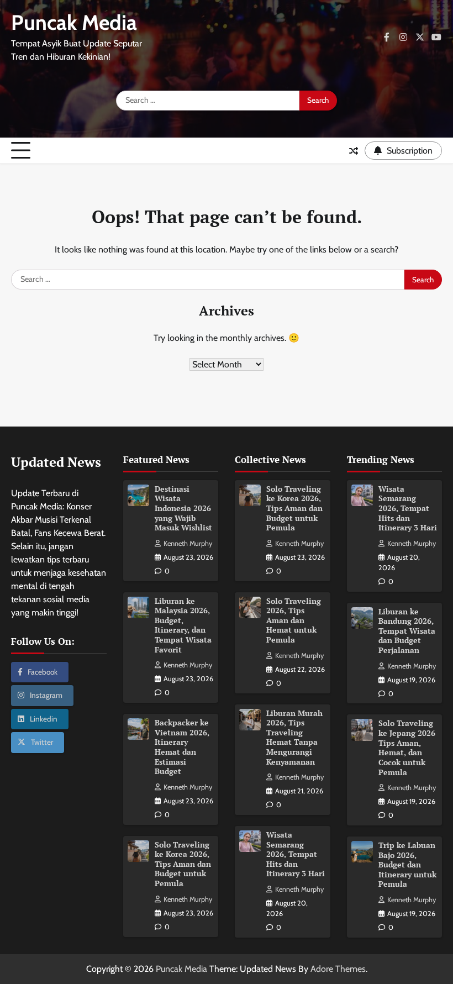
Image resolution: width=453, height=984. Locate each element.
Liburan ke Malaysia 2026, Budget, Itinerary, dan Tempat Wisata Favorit (183, 625)
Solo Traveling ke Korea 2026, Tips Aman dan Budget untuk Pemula (183, 864)
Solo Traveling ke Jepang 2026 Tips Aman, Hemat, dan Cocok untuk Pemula (406, 747)
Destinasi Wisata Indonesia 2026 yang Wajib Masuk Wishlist (183, 508)
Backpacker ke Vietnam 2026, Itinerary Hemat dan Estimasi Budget (182, 747)
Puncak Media (74, 22)
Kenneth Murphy (188, 543)
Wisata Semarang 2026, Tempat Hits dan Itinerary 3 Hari (295, 854)
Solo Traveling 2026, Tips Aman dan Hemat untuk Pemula (293, 620)
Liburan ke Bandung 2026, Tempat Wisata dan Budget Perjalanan (406, 631)
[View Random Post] (353, 151)
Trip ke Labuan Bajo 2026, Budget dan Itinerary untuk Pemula (407, 864)
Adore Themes (338, 969)
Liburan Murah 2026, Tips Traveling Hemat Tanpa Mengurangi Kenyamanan (294, 737)
